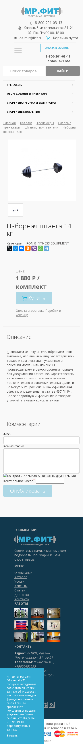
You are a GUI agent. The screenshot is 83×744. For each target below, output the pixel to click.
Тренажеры (15, 84)
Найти (62, 71)
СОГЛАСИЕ (14, 722)
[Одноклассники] (28, 248)
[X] (9, 248)
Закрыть (12, 735)
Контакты (21, 599)
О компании (23, 573)
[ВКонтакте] (21, 248)
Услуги (19, 581)
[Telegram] (46, 248)
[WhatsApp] (40, 248)
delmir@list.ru (30, 37)
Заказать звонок (57, 47)
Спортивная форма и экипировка (31, 102)
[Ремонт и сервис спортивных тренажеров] (45, 704)
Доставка (21, 595)
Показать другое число (58, 476)
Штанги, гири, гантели (41, 127)
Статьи (19, 590)
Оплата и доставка (30, 310)
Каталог (26, 123)
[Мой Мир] (15, 248)
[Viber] (34, 248)
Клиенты (20, 586)
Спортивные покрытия (23, 111)
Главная (9, 123)
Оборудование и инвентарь (27, 93)
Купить (36, 297)
